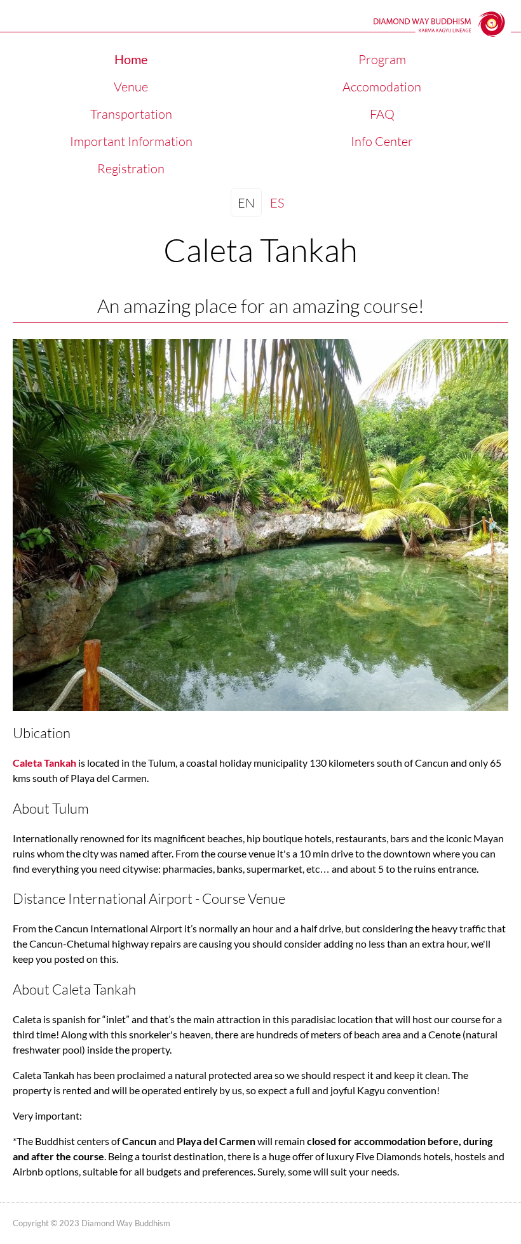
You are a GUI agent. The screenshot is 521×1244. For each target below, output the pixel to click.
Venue (131, 86)
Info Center (382, 141)
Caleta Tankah (44, 763)
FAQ (382, 113)
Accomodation (381, 86)
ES (277, 202)
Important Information (131, 141)
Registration (131, 168)
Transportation (131, 113)
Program (382, 59)
